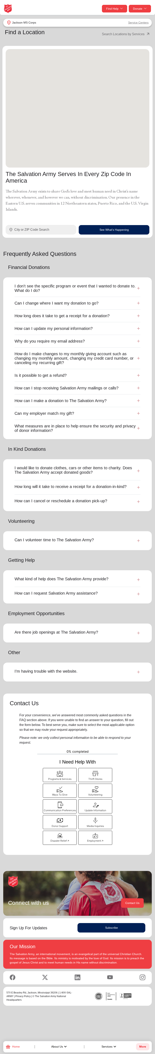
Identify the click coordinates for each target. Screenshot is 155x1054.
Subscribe (111, 927)
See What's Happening (114, 229)
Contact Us (132, 903)
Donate (137, 8)
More (142, 1046)
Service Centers (138, 22)
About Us (59, 1047)
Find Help (112, 8)
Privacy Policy (23, 996)
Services (109, 1047)
